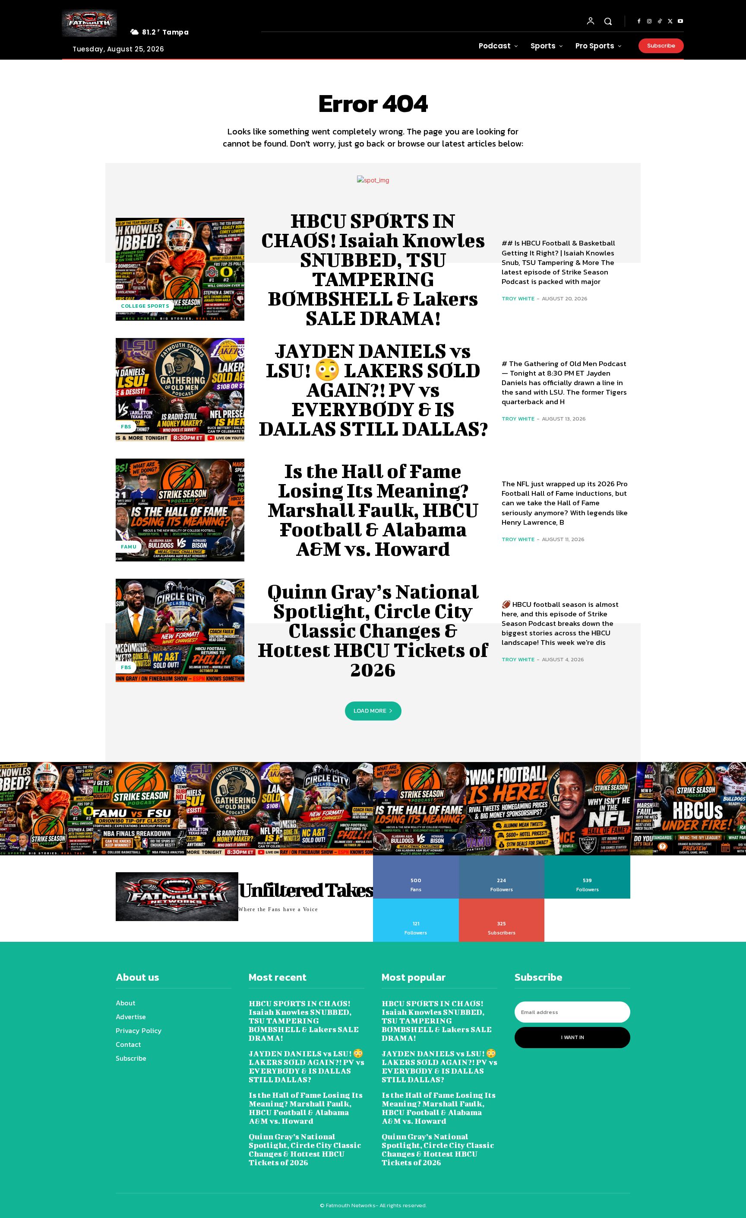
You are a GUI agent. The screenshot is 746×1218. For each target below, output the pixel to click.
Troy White (518, 298)
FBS (126, 426)
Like (416, 858)
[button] (607, 21)
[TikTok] (659, 21)
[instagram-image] (46, 808)
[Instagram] (649, 21)
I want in (572, 1037)
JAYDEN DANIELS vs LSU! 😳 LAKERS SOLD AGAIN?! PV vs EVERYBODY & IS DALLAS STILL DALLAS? (373, 389)
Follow (501, 858)
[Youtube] (680, 21)
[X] (670, 21)
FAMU (128, 547)
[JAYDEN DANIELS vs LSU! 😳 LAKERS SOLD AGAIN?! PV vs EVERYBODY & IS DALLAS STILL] (180, 389)
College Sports (145, 306)
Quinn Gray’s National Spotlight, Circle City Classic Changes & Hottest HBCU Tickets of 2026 (373, 630)
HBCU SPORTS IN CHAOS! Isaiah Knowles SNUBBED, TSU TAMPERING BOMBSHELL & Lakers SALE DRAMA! (373, 269)
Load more (370, 710)
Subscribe (502, 901)
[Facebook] (639, 21)
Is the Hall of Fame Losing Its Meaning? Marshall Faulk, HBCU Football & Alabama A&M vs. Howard (373, 509)
